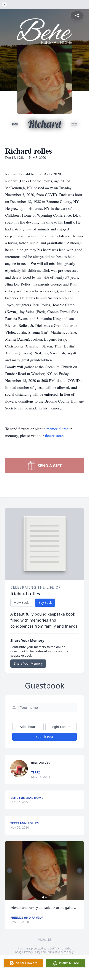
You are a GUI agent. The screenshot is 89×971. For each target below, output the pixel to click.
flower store (54, 435)
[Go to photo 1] (43, 897)
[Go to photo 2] (46, 897)
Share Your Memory (28, 663)
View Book (21, 603)
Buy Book (45, 603)
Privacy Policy (32, 952)
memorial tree (57, 428)
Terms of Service (56, 952)
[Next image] (79, 870)
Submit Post (44, 737)
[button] (44, 870)
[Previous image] (9, 870)
